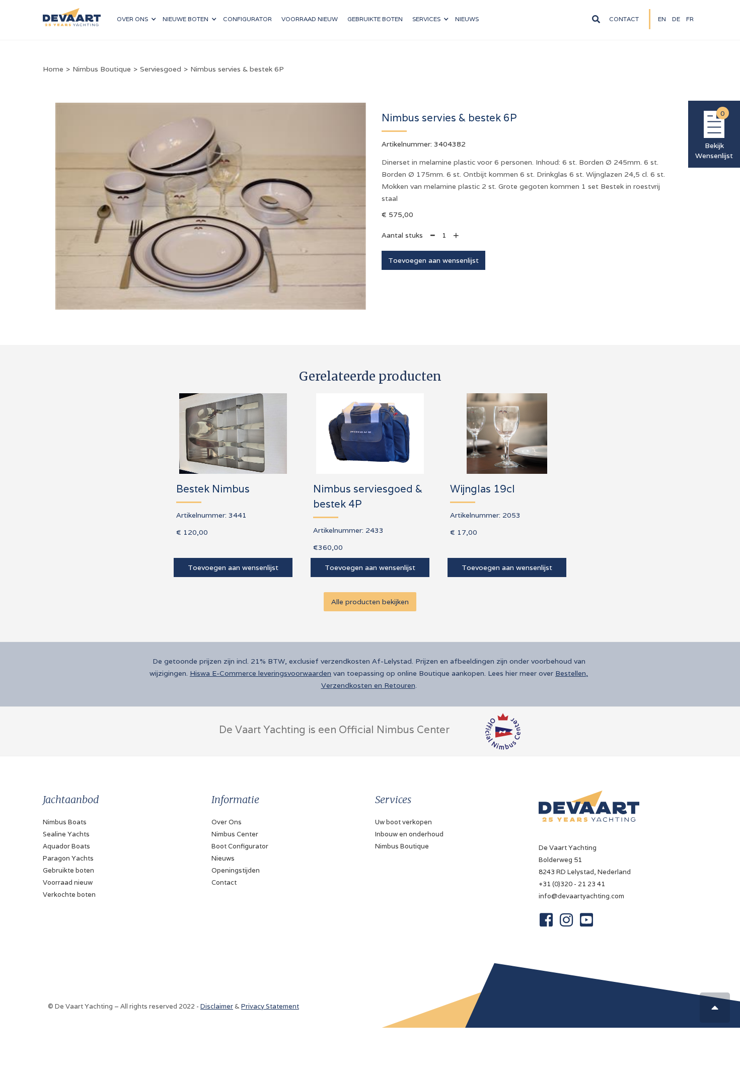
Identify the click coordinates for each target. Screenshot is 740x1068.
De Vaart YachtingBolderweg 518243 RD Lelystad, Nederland (585, 859)
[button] (136, 19)
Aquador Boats (66, 846)
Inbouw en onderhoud (409, 834)
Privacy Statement (270, 1006)
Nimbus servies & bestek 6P (237, 69)
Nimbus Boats (65, 822)
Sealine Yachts (66, 834)
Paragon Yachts (68, 858)
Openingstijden (235, 870)
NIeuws (467, 19)
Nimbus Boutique (101, 69)
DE (676, 19)
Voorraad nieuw (68, 882)
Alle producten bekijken (370, 601)
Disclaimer (216, 1006)
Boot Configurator (239, 846)
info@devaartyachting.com (581, 896)
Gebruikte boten (375, 19)
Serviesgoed (160, 69)
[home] (72, 13)
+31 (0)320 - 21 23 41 (572, 884)
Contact (624, 19)
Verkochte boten (69, 894)
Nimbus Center (234, 834)
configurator (247, 19)
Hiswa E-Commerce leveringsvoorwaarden (260, 673)
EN (662, 19)
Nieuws (223, 858)
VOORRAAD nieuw (309, 19)
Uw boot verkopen (403, 822)
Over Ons (226, 822)
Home (53, 69)
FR (690, 19)
